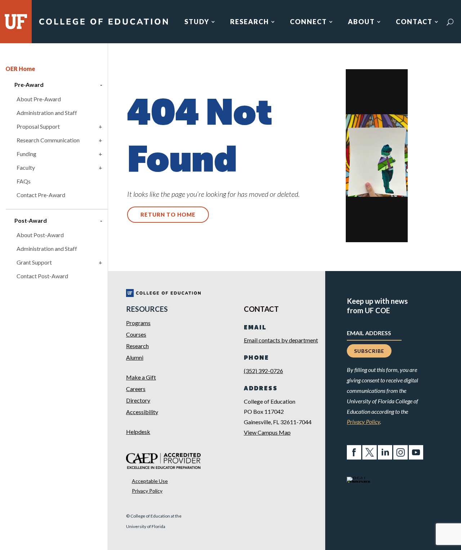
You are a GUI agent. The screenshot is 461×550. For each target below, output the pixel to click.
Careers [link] (136, 388)
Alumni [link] (134, 357)
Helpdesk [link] (138, 431)
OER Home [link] (20, 68)
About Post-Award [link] (40, 234)
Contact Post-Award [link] (42, 275)
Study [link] (196, 22)
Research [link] (249, 22)
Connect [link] (308, 22)
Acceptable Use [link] (150, 481)
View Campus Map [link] (267, 432)
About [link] (361, 22)
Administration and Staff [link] (47, 112)
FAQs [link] (24, 181)
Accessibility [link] (142, 411)
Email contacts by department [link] (281, 340)
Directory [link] (138, 400)
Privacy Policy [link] (147, 491)
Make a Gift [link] (141, 377)
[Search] (450, 22)
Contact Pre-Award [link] (41, 194)
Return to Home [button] (168, 214)
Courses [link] (136, 334)
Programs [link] (138, 322)
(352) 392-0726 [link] (263, 370)
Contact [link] (414, 22)
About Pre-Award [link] (39, 99)
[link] (103, 24)
